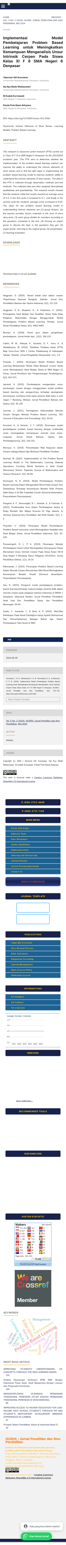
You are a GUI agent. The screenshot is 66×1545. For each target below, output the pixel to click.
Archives (56, 17)
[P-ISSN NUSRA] (16, 1184)
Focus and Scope (19, 828)
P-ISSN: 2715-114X (33, 811)
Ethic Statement (19, 954)
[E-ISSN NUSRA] (16, 1159)
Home (6, 17)
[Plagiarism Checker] (16, 1131)
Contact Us (16, 872)
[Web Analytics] (27, 1264)
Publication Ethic (19, 850)
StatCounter (40, 1264)
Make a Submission (33, 881)
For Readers (17, 997)
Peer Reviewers (19, 839)
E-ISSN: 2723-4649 (33, 802)
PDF (9, 639)
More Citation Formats (19, 699)
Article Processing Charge (24, 866)
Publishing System (20, 975)
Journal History (18, 861)
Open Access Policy (21, 970)
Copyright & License (21, 943)
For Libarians (17, 1008)
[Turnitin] (16, 1117)
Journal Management (21, 965)
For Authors (16, 1002)
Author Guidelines (20, 845)
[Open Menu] (3, 6)
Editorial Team (18, 834)
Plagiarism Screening (21, 959)
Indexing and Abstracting (23, 855)
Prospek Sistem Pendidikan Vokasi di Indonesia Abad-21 (31, 1424)
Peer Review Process (21, 948)
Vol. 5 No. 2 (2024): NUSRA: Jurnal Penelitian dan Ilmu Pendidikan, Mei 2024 (33, 22)
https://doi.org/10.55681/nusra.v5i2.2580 (29, 118)
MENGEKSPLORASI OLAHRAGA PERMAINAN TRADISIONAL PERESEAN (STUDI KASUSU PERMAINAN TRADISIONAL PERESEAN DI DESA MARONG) (33, 1396)
